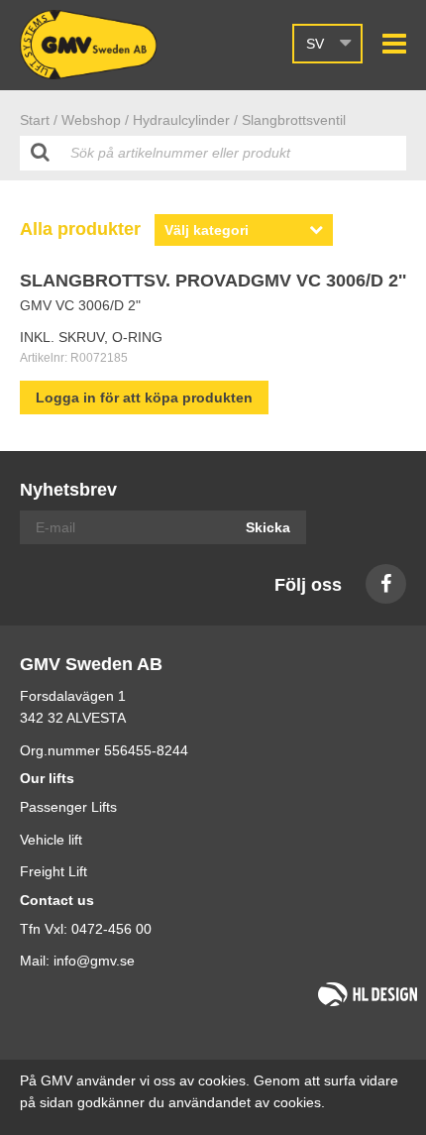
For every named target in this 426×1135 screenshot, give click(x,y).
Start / (38, 120)
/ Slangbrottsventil (290, 120)
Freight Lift (53, 871)
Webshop (91, 120)
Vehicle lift (51, 840)
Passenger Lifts (68, 807)
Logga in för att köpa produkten (144, 397)
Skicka (268, 527)
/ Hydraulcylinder (177, 120)
